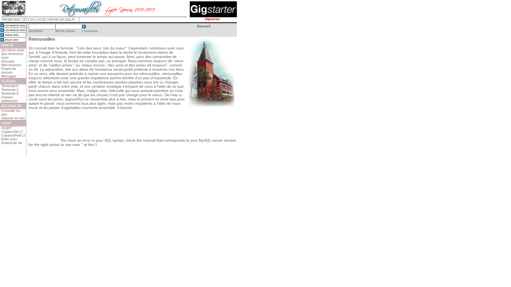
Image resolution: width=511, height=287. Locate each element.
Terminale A (9, 86)
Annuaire (8, 61)
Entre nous (9, 139)
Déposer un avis (13, 118)
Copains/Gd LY (12, 132)
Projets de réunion (8, 70)
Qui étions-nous (12, 50)
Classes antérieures (9, 99)
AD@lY (6, 128)
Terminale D (10, 93)
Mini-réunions (11, 65)
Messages (8, 76)
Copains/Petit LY (13, 135)
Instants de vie (11, 143)
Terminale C (10, 90)
